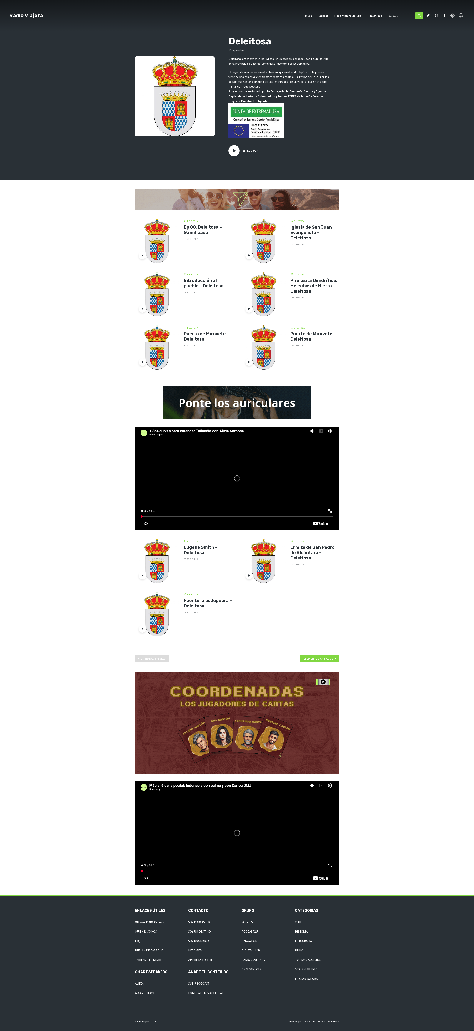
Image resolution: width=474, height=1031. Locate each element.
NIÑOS (299, 950)
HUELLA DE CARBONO (149, 950)
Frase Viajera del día (347, 16)
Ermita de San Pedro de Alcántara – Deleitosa (312, 553)
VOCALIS (247, 922)
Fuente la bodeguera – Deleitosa (208, 603)
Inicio (308, 16)
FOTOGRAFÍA (303, 941)
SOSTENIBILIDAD (306, 969)
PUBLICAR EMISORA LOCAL (205, 993)
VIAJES (299, 922)
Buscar (419, 15)
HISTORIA (301, 931)
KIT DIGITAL (196, 950)
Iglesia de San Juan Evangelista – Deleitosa (311, 232)
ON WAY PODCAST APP (149, 922)
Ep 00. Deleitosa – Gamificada (203, 230)
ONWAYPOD (249, 941)
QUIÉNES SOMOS (146, 931)
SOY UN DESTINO (199, 931)
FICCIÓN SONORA (306, 978)
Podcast (323, 16)
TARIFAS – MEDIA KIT (149, 960)
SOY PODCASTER (199, 922)
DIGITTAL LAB (251, 950)
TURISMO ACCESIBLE (308, 960)
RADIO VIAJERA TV (253, 960)
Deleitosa (192, 221)
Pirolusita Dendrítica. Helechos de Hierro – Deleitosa (313, 286)
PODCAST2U (250, 931)
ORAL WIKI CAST (252, 969)
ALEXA (139, 983)
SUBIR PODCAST (199, 983)
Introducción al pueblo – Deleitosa (203, 283)
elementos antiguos (318, 658)
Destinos (376, 16)
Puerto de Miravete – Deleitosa (206, 336)
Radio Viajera (26, 15)
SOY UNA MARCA (198, 941)
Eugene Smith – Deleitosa (201, 550)
